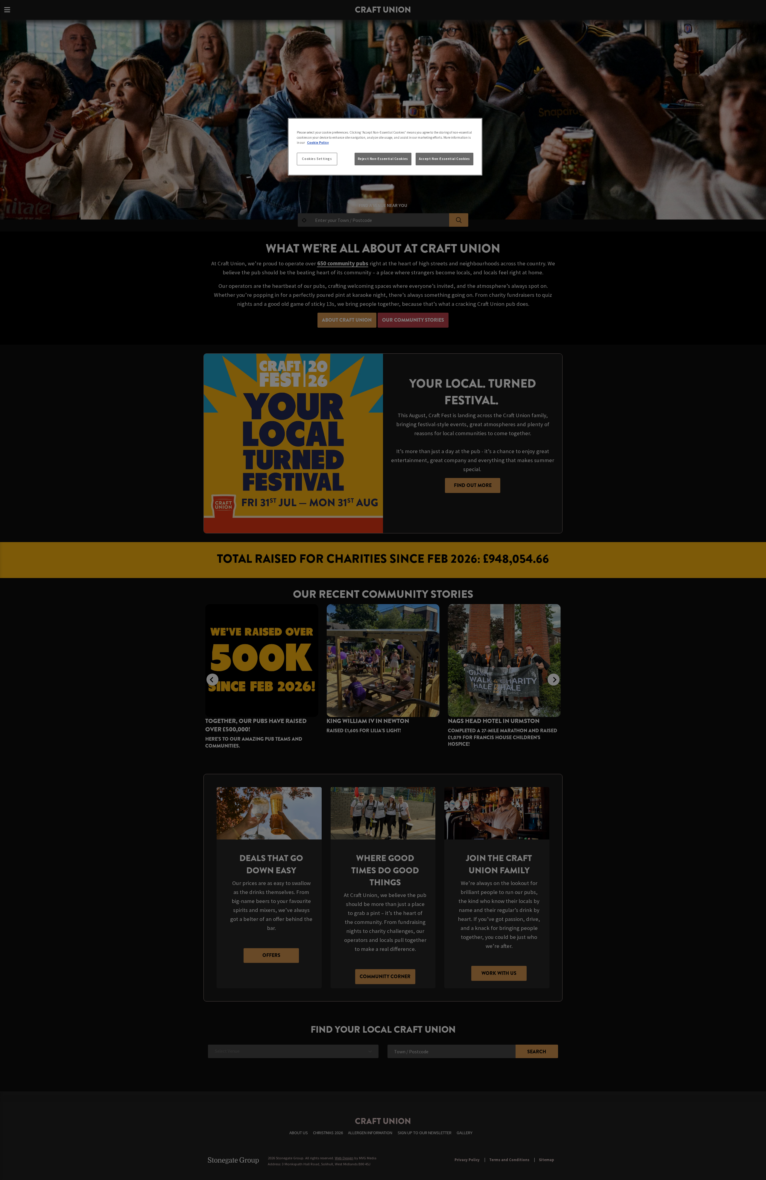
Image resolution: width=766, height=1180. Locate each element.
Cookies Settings (317, 159)
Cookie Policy (318, 142)
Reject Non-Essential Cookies (383, 159)
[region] (385, 147)
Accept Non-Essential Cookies (444, 159)
